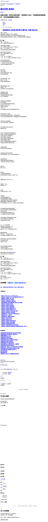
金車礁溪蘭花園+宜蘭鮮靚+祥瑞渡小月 (8, 349)
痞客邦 (8, 369)
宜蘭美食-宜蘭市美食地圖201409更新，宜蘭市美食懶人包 (13, 287)
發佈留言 (2, 385)
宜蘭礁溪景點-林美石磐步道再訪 (7, 342)
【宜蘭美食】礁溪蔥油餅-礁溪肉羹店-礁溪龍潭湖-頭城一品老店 (13, 326)
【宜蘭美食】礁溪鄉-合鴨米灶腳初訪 (8, 320)
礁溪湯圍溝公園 (3, 352)
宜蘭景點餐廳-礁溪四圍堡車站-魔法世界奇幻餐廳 (10, 332)
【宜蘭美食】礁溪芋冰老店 (6, 319)
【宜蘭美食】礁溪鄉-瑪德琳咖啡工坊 (8, 308)
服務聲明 (35, 505)
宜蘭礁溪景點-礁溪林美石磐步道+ (7, 345)
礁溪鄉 (9, 373)
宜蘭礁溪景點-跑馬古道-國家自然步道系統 (9, 339)
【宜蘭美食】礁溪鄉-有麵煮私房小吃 (8, 309)
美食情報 (5, 486)
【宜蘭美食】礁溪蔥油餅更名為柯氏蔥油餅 (9, 324)
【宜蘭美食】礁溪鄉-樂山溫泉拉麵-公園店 (9, 310)
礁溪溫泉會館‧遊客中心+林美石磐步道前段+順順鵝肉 (11, 346)
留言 (11, 369)
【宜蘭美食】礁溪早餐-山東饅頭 (7, 299)
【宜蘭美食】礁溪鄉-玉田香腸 (6, 303)
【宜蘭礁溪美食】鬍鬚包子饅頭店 (7, 316)
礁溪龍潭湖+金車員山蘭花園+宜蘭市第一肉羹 (9, 348)
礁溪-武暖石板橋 (3, 351)
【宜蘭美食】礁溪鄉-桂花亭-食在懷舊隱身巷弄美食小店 (12, 297)
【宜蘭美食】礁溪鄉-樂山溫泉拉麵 (7, 312)
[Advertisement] (24, 415)
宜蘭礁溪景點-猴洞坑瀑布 (5, 337)
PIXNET (15, 505)
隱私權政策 (30, 505)
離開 (6, 519)
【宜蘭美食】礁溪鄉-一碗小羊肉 (7, 298)
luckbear (2, 362)
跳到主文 (2, 12)
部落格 (4, 23)
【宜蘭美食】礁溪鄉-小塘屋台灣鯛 (7, 322)
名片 (4, 25)
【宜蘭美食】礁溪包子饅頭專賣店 (7, 306)
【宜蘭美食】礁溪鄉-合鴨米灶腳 (7, 305)
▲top (1, 375)
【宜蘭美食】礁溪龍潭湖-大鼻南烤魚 (8, 301)
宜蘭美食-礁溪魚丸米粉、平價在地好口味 (9, 295)
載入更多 (2, 378)
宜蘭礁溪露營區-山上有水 (5, 335)
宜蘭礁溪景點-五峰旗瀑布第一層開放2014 (9, 334)
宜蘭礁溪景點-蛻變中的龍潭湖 (6, 341)
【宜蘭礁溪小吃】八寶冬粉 (6, 315)
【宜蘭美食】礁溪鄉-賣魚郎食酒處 (7, 323)
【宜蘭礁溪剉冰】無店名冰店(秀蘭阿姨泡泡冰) (10, 313)
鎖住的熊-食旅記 (7, 9)
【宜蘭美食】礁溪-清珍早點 (6, 317)
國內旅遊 (9, 372)
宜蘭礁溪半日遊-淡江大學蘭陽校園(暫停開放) (9, 353)
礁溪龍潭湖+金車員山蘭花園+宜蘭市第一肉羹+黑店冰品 (20, 30)
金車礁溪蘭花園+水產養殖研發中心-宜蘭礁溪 (9, 344)
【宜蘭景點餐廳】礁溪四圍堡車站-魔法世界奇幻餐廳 (11, 302)
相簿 (4, 22)
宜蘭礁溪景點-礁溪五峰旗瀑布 (6, 338)
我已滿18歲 (3, 519)
